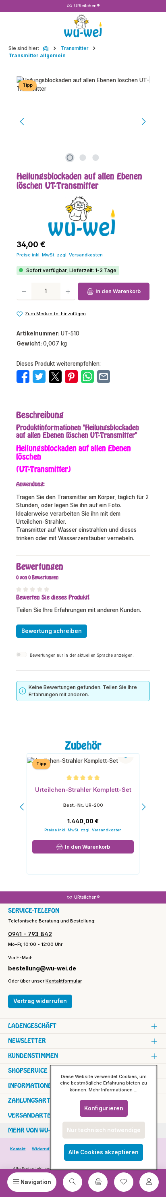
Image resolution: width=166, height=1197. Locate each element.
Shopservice (28, 1070)
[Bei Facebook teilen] (23, 376)
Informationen (32, 1085)
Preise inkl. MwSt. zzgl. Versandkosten (60, 255)
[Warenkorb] (98, 1182)
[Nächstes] (143, 121)
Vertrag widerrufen (40, 1001)
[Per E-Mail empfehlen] (103, 376)
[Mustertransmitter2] (83, 121)
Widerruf (41, 1149)
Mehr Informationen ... (113, 1090)
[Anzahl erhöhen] (67, 291)
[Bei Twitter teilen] (39, 376)
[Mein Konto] (149, 1182)
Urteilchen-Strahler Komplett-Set (83, 789)
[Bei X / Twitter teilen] (55, 376)
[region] (83, 121)
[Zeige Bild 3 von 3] (96, 157)
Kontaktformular (63, 981)
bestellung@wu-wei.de (42, 968)
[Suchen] (72, 1182)
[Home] (46, 48)
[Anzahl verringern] (24, 291)
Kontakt (17, 1149)
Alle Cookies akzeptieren (103, 1152)
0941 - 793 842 (30, 934)
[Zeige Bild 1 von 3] (70, 157)
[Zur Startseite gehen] (83, 26)
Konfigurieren (103, 1108)
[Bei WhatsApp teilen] (87, 376)
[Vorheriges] (23, 121)
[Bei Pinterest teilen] (71, 376)
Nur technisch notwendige (104, 1130)
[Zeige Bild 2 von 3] (83, 157)
